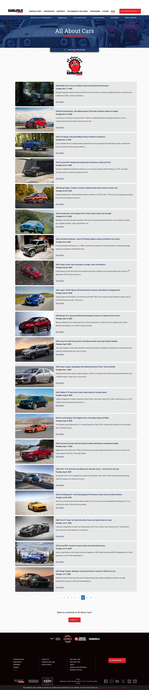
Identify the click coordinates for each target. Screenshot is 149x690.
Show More (60, 102)
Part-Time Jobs (75, 659)
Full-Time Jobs (75, 662)
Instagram (111, 681)
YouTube (117, 681)
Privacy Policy (46, 664)
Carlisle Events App (48, 662)
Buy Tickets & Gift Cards (129, 11)
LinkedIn (135, 681)
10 (91, 597)
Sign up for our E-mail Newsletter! (41, 18)
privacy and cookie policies (107, 687)
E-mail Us (73, 620)
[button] (74, 50)
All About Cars (62, 18)
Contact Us (45, 659)
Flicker (129, 681)
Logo (15, 11)
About (72, 664)
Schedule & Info (35, 11)
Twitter (123, 681)
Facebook (106, 681)
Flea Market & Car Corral (77, 11)
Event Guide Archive (79, 18)
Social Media (115, 18)
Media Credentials (130, 18)
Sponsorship (95, 11)
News (113, 11)
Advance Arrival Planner (78, 667)
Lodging (105, 11)
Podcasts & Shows (98, 18)
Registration (49, 11)
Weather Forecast (76, 670)
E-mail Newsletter (116, 660)
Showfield (61, 11)
